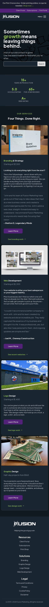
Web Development (24, 572)
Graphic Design (24, 564)
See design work (15, 506)
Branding (24, 560)
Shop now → (28, 5)
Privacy (24, 587)
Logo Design (24, 568)
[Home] (11, 16)
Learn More (13, 231)
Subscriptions (32, 10)
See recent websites (16, 354)
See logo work (14, 430)
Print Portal (43, 10)
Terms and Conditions (24, 583)
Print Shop (24, 549)
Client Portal (20, 10)
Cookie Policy (24, 591)
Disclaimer (24, 594)
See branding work (15, 239)
